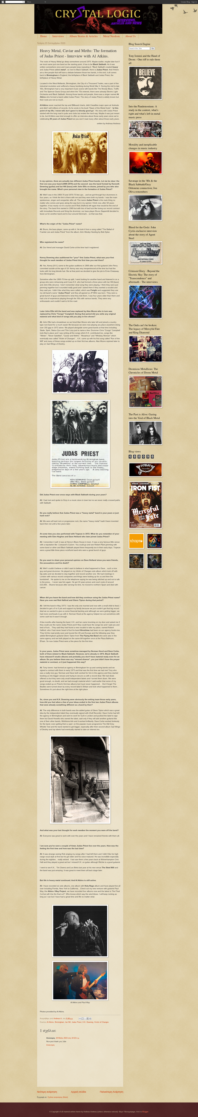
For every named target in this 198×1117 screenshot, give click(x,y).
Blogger (145, 1112)
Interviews (58, 36)
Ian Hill (68, 1022)
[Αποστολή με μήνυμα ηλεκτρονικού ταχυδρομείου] (80, 1018)
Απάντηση (50, 1045)
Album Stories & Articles (83, 36)
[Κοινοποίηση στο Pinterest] (90, 1018)
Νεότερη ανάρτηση (47, 1092)
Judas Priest (76, 1022)
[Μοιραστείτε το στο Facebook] (87, 1018)
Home (43, 36)
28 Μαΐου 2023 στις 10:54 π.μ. (67, 1038)
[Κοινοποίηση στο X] (85, 1018)
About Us (130, 36)
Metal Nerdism (111, 36)
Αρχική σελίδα (78, 1092)
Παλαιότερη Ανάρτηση (111, 1092)
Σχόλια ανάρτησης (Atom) (58, 1097)
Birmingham (59, 1022)
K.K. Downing (88, 1022)
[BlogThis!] (82, 1018)
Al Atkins (50, 1022)
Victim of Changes (101, 1022)
